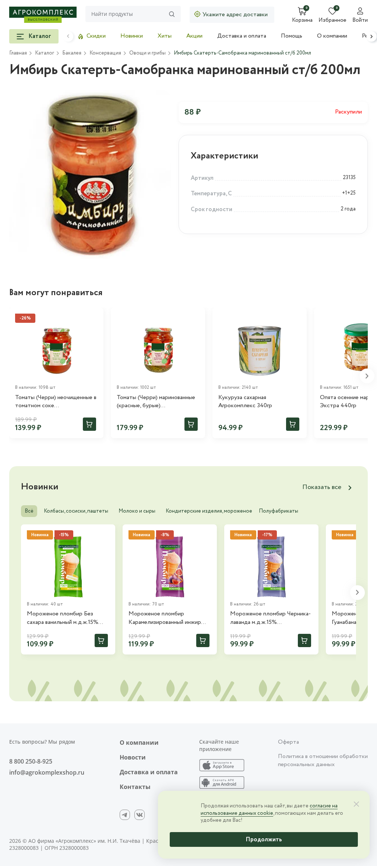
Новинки (131, 36)
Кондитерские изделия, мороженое (209, 511)
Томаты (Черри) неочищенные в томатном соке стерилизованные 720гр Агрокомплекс (55, 402)
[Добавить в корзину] (89, 424)
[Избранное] (196, 316)
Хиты (165, 36)
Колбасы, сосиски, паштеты (76, 511)
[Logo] (43, 15)
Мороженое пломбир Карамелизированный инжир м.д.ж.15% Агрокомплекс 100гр (168, 618)
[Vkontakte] (139, 815)
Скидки (96, 36)
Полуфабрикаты (278, 511)
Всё (29, 511)
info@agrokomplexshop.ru (46, 772)
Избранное (332, 20)
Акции (194, 36)
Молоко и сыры (137, 511)
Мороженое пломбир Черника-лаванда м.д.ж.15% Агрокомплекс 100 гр (270, 618)
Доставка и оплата (241, 36)
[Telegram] (125, 815)
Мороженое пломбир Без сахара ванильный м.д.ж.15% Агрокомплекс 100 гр (62, 618)
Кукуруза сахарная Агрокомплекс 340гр (245, 402)
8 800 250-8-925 (30, 761)
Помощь (291, 36)
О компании (332, 36)
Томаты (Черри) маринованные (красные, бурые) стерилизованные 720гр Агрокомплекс (156, 402)
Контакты (135, 787)
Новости (133, 757)
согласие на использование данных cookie (269, 809)
